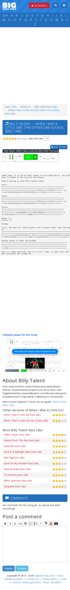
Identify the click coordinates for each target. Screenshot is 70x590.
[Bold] (5, 523)
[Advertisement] (35, 65)
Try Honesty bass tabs (16, 474)
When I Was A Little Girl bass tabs (22, 414)
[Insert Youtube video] (51, 523)
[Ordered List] (30, 523)
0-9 (5, 15)
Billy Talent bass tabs (46, 106)
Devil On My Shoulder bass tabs (21, 463)
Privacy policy (49, 579)
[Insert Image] (25, 523)
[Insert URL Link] (20, 523)
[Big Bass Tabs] (9, 5)
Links (64, 579)
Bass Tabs (11, 106)
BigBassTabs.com (44, 575)
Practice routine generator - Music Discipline (36, 582)
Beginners (40, 5)
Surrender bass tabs (15, 446)
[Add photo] (56, 523)
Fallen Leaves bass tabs (17, 434)
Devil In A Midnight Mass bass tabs (23, 451)
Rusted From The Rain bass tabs (22, 440)
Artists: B (25, 106)
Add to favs (59, 147)
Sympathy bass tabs (15, 486)
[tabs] (45, 523)
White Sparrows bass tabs (18, 480)
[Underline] (15, 523)
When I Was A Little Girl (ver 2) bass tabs (26, 420)
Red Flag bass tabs (14, 457)
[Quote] (40, 523)
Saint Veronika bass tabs (17, 469)
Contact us (32, 579)
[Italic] (10, 523)
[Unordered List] (35, 523)
